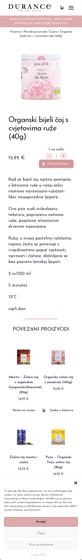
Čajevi (53, 31)
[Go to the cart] (61, 7)
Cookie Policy (39, 554)
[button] (76, 483)
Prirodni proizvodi (35, 31)
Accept (41, 521)
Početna (15, 31)
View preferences (41, 545)
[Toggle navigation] (71, 7)
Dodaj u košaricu (58, 163)
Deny (41, 533)
